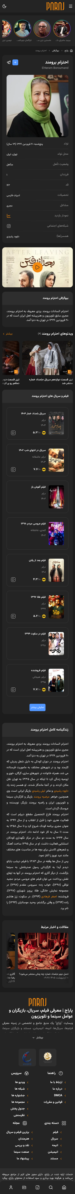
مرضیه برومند (42, 797)
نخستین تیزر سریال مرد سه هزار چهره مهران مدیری (43, 40)
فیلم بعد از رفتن (37, 560)
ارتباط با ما (56, 1082)
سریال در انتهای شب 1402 (32, 450)
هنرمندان (23, 1139)
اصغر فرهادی (49, 896)
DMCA (58, 1095)
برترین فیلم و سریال (17, 1132)
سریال (54, 1139)
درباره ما (57, 1089)
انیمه (55, 1145)
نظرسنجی (19, 1115)
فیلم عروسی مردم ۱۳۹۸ (33, 524)
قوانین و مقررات (53, 1102)
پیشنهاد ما (23, 1159)
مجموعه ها (18, 1102)
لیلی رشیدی (39, 791)
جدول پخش (18, 1109)
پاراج (66, 50)
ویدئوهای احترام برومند (55, 333)
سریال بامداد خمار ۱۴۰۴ (33, 414)
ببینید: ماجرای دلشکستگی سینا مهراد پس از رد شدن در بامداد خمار (63, 40)
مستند (54, 1159)
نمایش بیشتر (37, 707)
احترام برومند (41, 50)
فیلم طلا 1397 (38, 597)
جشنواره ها (18, 1095)
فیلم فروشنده (38, 670)
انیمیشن (53, 1152)
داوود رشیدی (13, 237)
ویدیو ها (20, 1082)
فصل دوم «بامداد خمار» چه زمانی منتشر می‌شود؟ (43, 974)
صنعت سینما (21, 1152)
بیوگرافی (55, 50)
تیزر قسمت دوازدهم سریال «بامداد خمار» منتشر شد (51, 381)
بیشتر (9, 334)
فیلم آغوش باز (38, 487)
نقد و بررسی (22, 1145)
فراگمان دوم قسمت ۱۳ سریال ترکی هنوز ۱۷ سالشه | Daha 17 (23, 40)
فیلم (55, 1132)
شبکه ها (20, 1089)
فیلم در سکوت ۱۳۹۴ (35, 634)
